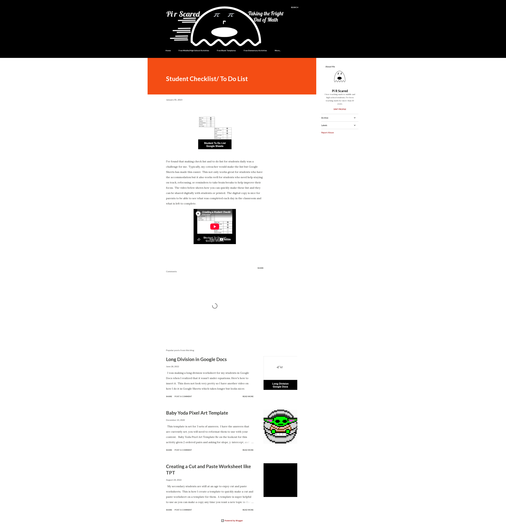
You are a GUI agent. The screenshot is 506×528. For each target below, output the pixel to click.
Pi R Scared (340, 91)
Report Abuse (327, 132)
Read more (248, 396)
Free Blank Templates (226, 50)
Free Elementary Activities (255, 50)
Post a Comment (183, 396)
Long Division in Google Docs (196, 359)
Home (168, 50)
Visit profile (340, 109)
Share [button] (260, 268)
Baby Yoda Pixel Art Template (197, 413)
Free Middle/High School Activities (194, 50)
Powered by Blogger (233, 520)
